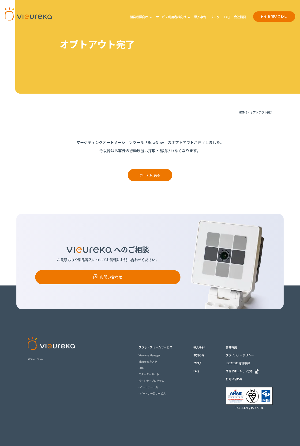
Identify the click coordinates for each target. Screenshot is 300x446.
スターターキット (149, 374)
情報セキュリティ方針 (240, 371)
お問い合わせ (277, 16)
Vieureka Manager (149, 355)
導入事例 (200, 16)
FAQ (227, 16)
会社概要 (240, 16)
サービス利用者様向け (171, 16)
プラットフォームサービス (155, 347)
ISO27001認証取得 (238, 363)
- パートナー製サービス (152, 393)
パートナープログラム (151, 381)
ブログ (215, 16)
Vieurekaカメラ (148, 361)
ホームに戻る (150, 175)
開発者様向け (139, 16)
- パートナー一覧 (148, 387)
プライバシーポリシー (240, 355)
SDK (141, 368)
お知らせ (199, 355)
